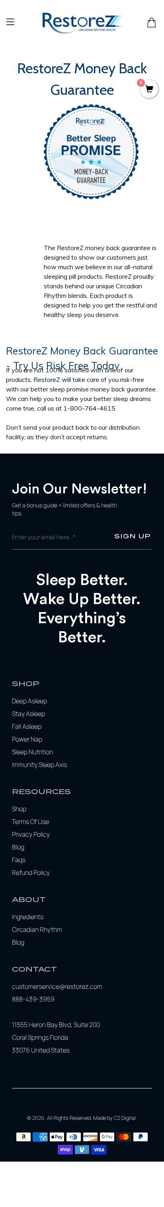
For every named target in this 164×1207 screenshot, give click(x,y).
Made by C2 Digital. (115, 1117)
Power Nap (27, 739)
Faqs (18, 859)
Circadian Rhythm (37, 929)
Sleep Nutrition (32, 751)
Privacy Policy (31, 834)
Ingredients (27, 916)
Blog (18, 847)
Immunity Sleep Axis (39, 764)
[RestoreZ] (82, 22)
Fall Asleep (26, 726)
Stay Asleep (28, 713)
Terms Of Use (30, 821)
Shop (19, 808)
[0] (149, 90)
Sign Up (132, 536)
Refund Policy (31, 872)
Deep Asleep (29, 700)
